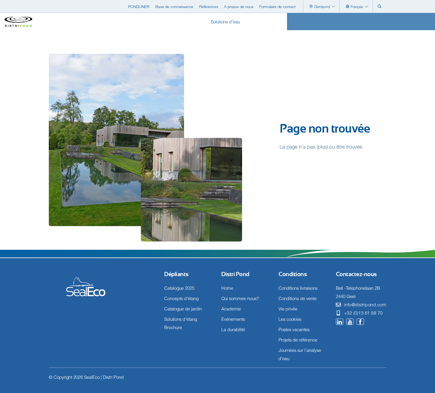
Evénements (233, 319)
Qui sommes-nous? (240, 298)
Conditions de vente (297, 298)
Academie (231, 308)
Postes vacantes (294, 329)
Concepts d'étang (181, 298)
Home (227, 288)
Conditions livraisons (298, 288)
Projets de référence (297, 339)
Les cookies (289, 319)
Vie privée (287, 308)
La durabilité (233, 329)
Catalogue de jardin (183, 308)
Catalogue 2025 (179, 288)
